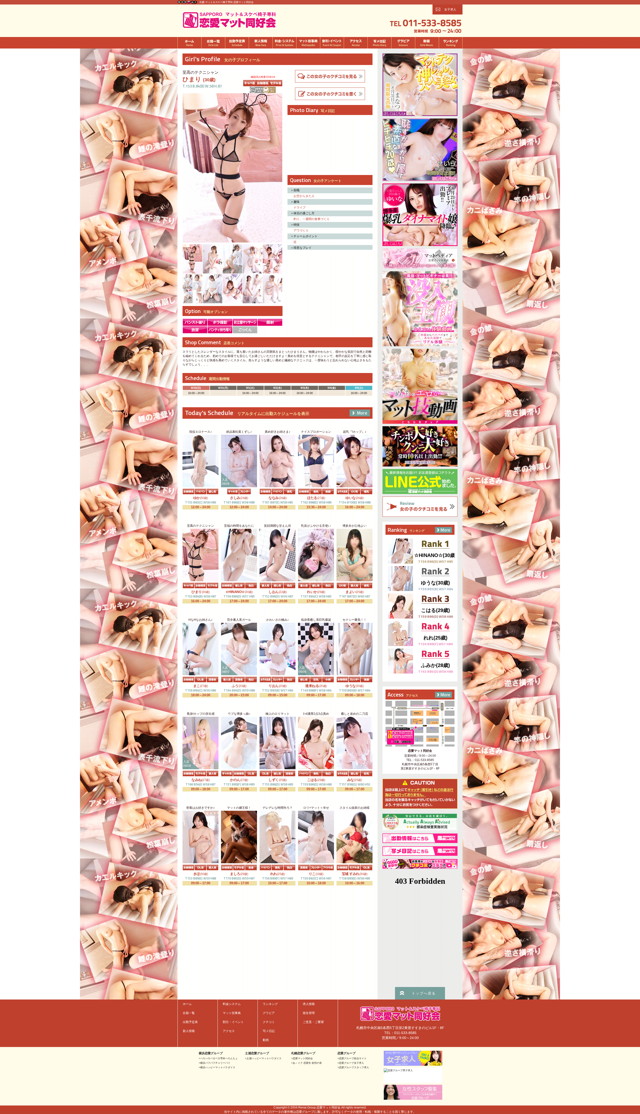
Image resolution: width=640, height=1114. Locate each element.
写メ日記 (379, 42)
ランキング (450, 42)
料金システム (284, 42)
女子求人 (450, 9)
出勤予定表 (237, 42)
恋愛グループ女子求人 (351, 1063)
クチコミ (269, 1022)
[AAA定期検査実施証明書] (420, 829)
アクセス (356, 42)
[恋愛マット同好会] (229, 28)
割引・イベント (332, 42)
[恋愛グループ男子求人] (398, 1070)
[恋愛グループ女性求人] (413, 1064)
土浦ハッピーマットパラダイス (264, 1058)
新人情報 (260, 42)
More (362, 413)
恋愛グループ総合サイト (352, 1058)
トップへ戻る (424, 993)
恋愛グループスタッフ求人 (354, 1067)
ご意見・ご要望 (313, 1022)
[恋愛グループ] (187, 2)
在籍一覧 (213, 42)
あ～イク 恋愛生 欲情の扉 (307, 1063)
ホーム (189, 42)
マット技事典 (308, 42)
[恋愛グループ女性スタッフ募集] (413, 1098)
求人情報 (309, 1004)
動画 (427, 42)
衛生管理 (309, 1013)
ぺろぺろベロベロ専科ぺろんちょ (219, 1058)
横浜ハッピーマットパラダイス (217, 1067)
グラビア (403, 42)
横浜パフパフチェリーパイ (215, 1063)
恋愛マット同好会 (303, 1058)
